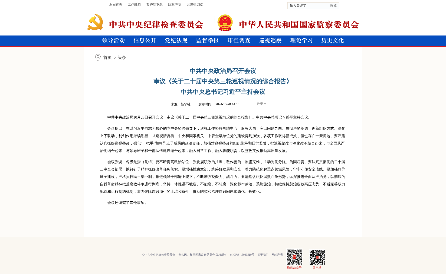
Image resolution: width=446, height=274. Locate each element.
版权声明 (174, 4)
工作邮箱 (134, 4)
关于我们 (263, 254)
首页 (107, 57)
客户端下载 (154, 4)
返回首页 (115, 4)
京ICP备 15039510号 (242, 254)
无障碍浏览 (195, 4)
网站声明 (277, 254)
